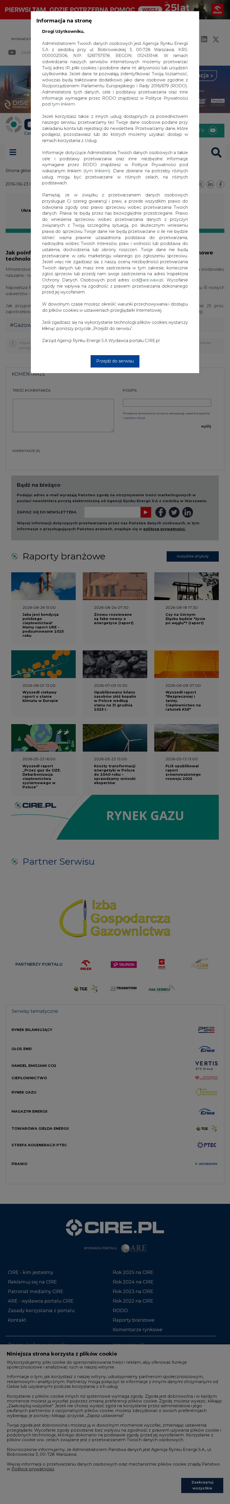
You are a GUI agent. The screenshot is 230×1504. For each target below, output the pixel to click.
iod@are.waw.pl (147, 280)
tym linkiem (97, 170)
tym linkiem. (64, 104)
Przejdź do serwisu (115, 361)
